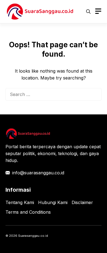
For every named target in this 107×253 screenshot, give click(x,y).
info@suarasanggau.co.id (38, 172)
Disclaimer (82, 202)
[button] (88, 11)
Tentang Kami (19, 202)
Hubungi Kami (52, 202)
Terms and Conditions (28, 212)
